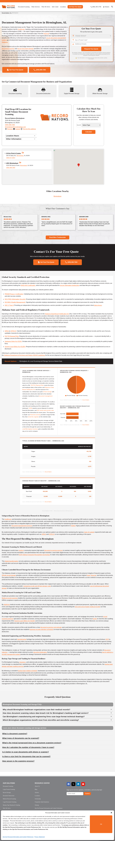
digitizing (7, 604)
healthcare (21, 29)
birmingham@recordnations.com (15, 127)
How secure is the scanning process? (18, 761)
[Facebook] (69, 784)
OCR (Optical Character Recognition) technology (34, 554)
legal (88, 575)
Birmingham (20, 155)
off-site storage (47, 391)
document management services (22, 525)
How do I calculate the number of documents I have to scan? (28, 747)
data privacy (98, 305)
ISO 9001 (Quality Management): (15, 302)
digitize (73, 525)
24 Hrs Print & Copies (13, 153)
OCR (107, 639)
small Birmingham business (30, 429)
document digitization (40, 652)
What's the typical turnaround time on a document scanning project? (31, 743)
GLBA (30, 408)
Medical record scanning (9, 598)
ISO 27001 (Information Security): (15, 299)
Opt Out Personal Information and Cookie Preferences (18, 837)
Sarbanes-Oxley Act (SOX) (13, 341)
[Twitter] (73, 784)
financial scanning (35, 414)
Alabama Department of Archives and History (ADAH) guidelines (24, 355)
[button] (111, 813)
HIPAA (7, 331)
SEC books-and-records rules (45, 410)
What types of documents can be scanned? (20, 738)
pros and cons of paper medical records (87, 606)
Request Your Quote (91, 49)
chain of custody (89, 532)
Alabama (5, 42)
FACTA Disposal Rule (12, 336)
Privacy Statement (39, 837)
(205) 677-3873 (10, 157)
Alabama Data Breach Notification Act (57, 314)
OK (101, 824)
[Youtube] (83, 784)
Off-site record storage (9, 575)
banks (95, 618)
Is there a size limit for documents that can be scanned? (26, 756)
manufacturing (21, 639)
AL (11, 13)
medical (21, 550)
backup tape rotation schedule (27, 670)
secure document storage (25, 48)
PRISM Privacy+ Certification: (14, 294)
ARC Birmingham (12, 163)
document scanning (8, 48)
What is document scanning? (14, 734)
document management (45, 396)
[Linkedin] (78, 784)
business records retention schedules (41, 629)
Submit (87, 793)
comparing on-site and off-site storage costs (37, 586)
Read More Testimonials (57, 237)
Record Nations (5, 13)
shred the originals (33, 416)
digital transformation (11, 561)
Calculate (88, 132)
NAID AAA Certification (28, 285)
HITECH (13, 331)
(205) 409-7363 (10, 125)
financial (46, 33)
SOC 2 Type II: (9, 305)
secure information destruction (69, 285)
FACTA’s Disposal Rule (37, 385)
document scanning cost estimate (51, 627)
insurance (22, 662)
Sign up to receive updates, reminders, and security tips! (84, 790)
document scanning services (53, 550)
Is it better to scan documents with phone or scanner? (25, 752)
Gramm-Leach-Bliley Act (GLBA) (15, 346)
